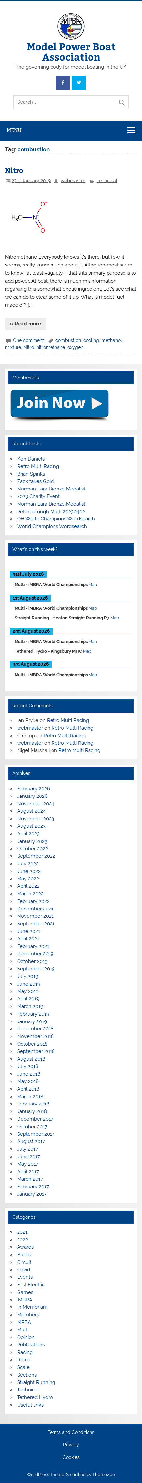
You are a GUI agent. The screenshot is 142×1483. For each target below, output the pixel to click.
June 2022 (29, 871)
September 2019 (36, 969)
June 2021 (28, 931)
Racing (25, 1352)
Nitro (14, 170)
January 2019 (32, 1021)
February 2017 (33, 1186)
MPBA (24, 1322)
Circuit (24, 1262)
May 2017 (27, 1164)
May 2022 (28, 878)
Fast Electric (31, 1285)
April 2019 (28, 999)
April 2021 (28, 939)
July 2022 (28, 864)
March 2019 (30, 1006)
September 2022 (36, 856)
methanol (111, 340)
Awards (25, 1247)
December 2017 (35, 1119)
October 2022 (32, 849)
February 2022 (33, 901)
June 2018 (28, 1074)
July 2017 (27, 1149)
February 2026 (33, 789)
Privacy (71, 1445)
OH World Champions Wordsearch (56, 519)
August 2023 (31, 826)
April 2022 (28, 886)
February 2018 (33, 1104)
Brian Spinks (31, 474)
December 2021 (35, 909)
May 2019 (28, 991)
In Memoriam (32, 1307)
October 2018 (32, 1044)
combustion (68, 340)
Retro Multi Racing (38, 466)
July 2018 (27, 1066)
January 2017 (32, 1194)
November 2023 (35, 819)
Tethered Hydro (35, 1397)
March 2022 (30, 894)
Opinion (26, 1337)
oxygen (75, 347)
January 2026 (32, 796)
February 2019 (33, 1014)
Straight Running (36, 1382)
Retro (23, 1360)
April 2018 (28, 1089)
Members (28, 1315)
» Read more (25, 324)
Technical (107, 180)
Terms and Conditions (71, 1432)
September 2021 (35, 924)
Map (93, 584)
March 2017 (30, 1179)
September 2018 (36, 1051)
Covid (23, 1270)
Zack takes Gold (35, 481)
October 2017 (32, 1127)
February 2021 (33, 946)
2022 (22, 1240)
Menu (14, 130)
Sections (27, 1375)
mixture (13, 347)
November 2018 (35, 1036)
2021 (22, 1232)
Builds (24, 1255)
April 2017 (28, 1172)
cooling (91, 340)
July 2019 (27, 976)
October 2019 (32, 961)
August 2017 (31, 1141)
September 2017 (35, 1134)
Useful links (30, 1405)
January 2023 (32, 841)
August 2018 (31, 1059)
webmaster (73, 180)
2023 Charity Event (38, 496)
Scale (23, 1367)
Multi (22, 1330)
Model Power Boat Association (71, 51)
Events (25, 1277)
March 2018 (30, 1097)
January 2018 (32, 1111)
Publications (31, 1345)
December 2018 (35, 1029)
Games (25, 1292)
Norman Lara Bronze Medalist (51, 489)
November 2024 (35, 804)
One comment (28, 340)
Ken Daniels (31, 459)
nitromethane (50, 347)
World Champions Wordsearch (52, 526)
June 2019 (28, 984)
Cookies (71, 1457)
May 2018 (28, 1081)
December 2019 (35, 954)
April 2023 (28, 834)
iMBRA (24, 1300)
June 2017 (28, 1157)
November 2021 (35, 916)
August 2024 (31, 811)
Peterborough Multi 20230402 (51, 512)
